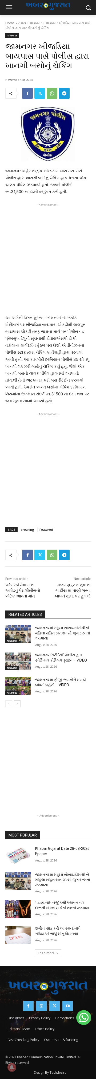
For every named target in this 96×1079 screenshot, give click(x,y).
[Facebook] (27, 93)
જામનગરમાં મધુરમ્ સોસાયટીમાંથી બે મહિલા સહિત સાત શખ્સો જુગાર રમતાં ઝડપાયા (62, 633)
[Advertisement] (48, 257)
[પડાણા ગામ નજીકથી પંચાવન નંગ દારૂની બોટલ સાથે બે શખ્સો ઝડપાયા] (18, 909)
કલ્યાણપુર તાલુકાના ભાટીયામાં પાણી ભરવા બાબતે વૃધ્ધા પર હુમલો (73, 591)
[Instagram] (41, 1006)
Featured (46, 530)
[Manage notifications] (11, 1067)
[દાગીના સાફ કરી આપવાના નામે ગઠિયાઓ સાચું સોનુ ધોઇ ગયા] (18, 935)
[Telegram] (64, 93)
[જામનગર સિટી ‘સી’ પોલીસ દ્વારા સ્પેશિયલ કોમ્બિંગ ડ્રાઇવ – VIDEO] (18, 661)
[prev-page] (8, 703)
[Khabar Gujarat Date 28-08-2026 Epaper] (18, 855)
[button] (83, 1017)
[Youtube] (67, 1006)
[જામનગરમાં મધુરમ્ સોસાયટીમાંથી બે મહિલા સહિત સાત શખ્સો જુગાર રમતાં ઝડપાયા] (18, 634)
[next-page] (17, 703)
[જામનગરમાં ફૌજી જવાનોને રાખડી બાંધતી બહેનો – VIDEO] (18, 686)
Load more (46, 953)
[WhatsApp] (52, 93)
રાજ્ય (22, 23)
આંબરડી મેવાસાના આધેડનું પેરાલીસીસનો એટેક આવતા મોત (22, 591)
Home (10, 23)
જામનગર (36, 23)
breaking (27, 530)
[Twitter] (39, 93)
